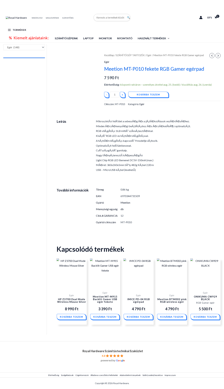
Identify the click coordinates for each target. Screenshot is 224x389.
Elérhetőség (53, 375)
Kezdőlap (109, 55)
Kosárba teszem (148, 94)
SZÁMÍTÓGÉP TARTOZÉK (130, 55)
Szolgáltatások (67, 375)
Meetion (125, 202)
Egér (149, 55)
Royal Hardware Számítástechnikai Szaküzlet (112, 351)
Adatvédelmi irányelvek (130, 375)
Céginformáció (82, 375)
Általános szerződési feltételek (104, 375)
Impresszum (170, 375)
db (122, 209)
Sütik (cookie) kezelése (153, 375)
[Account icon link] (201, 17)
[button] (167, 38)
